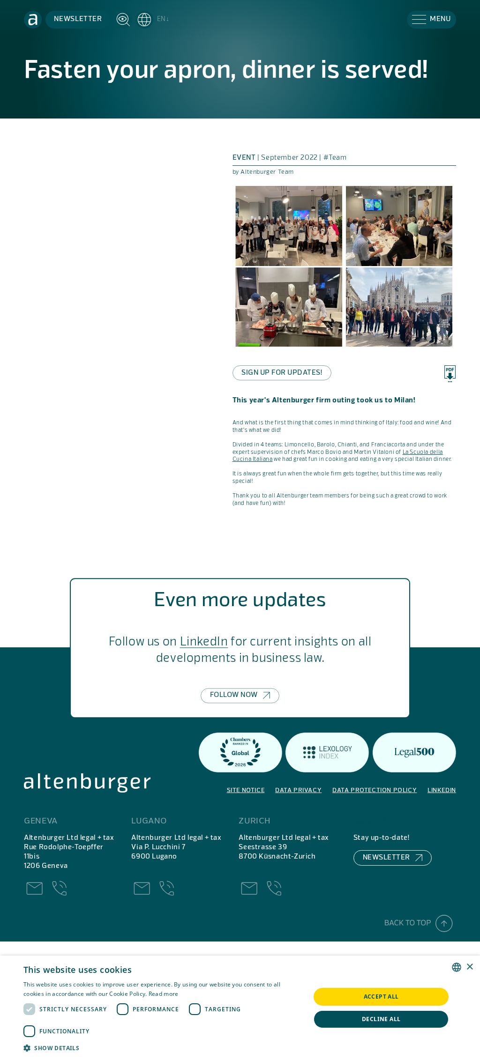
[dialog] (240, 1008)
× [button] (469, 967)
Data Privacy (298, 790)
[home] (33, 20)
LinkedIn (204, 642)
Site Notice (246, 790)
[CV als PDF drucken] (450, 374)
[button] (152, 20)
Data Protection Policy (374, 790)
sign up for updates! (281, 373)
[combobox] (456, 967)
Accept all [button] (381, 997)
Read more (164, 994)
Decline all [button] (381, 1019)
